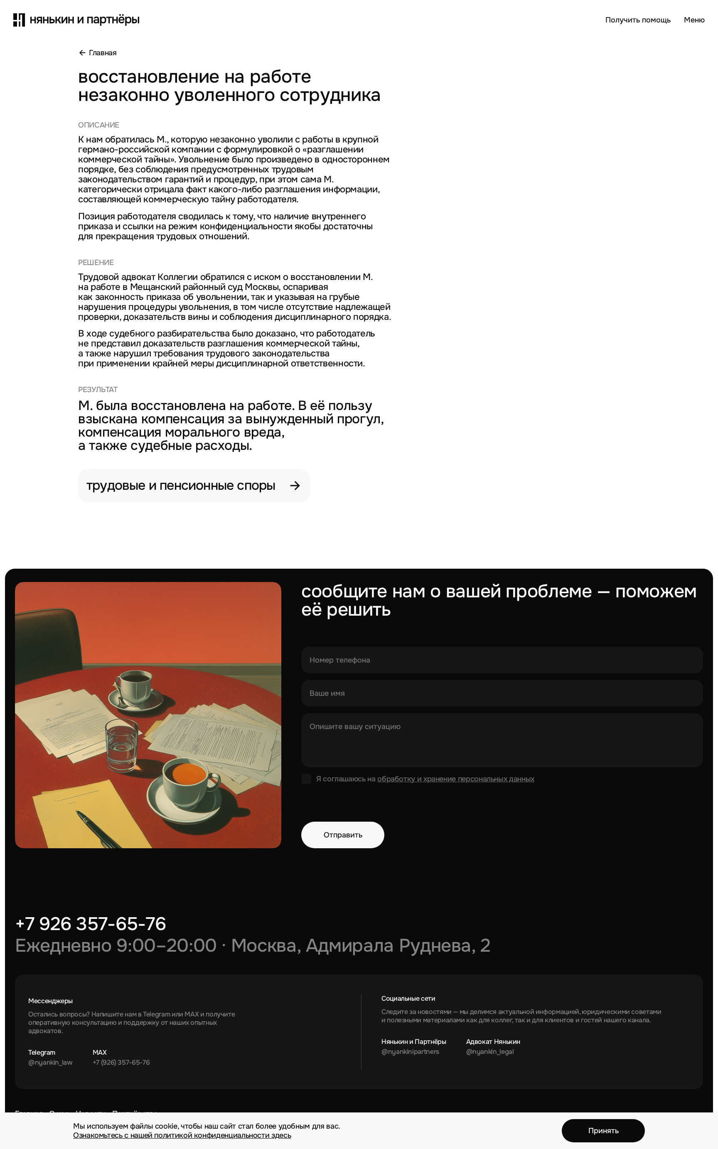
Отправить (343, 835)
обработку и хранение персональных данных (455, 778)
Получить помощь (638, 20)
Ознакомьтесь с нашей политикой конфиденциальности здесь (182, 1135)
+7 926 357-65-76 (90, 924)
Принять (603, 1130)
